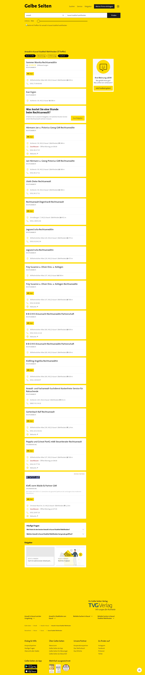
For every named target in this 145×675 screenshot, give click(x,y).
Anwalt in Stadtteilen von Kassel (57, 617)
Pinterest (101, 651)
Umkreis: (29, 21)
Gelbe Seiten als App (56, 648)
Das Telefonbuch (79, 648)
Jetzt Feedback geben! (103, 88)
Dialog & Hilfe (30, 641)
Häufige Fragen (30, 648)
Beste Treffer (30, 56)
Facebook (101, 648)
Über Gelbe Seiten (56, 641)
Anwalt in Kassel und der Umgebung (33, 617)
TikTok (100, 654)
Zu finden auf (104, 641)
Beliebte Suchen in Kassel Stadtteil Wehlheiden (106, 617)
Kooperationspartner (81, 646)
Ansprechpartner (30, 646)
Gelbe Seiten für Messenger (58, 651)
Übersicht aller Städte (32, 651)
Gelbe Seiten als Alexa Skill (58, 654)
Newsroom (53, 646)
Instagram (101, 646)
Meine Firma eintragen (104, 6)
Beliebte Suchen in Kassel (81, 616)
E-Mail (31, 74)
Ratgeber (88, 6)
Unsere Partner (80, 641)
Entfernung (52, 56)
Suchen (72, 6)
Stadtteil (62, 56)
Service (79, 6)
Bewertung (41, 56)
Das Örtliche (78, 651)
